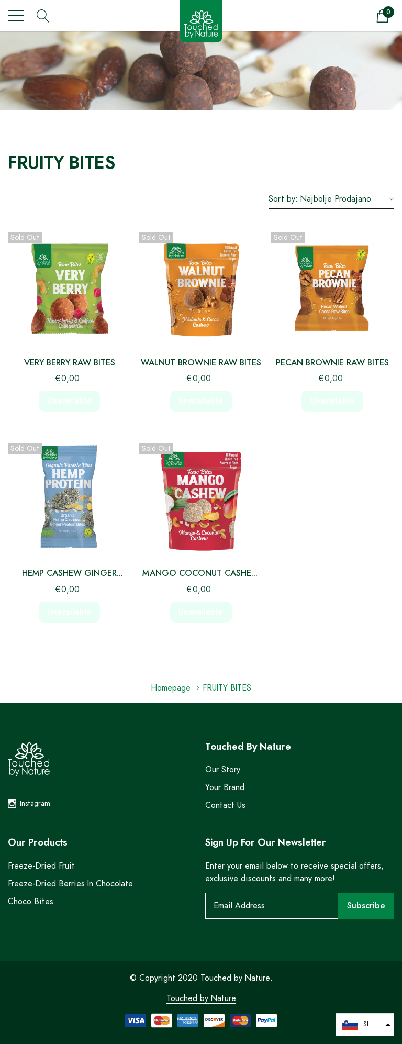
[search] (43, 14)
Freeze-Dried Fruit (41, 866)
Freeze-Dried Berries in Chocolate (70, 884)
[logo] (201, 22)
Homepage (171, 688)
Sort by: (283, 199)
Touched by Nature (201, 998)
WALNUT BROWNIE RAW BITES (201, 363)
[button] (365, 1024)
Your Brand (224, 787)
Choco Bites (30, 901)
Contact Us (225, 805)
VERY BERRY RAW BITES (69, 363)
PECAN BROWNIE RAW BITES (332, 363)
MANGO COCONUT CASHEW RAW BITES (201, 574)
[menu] (16, 16)
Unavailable (69, 401)
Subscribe (366, 906)
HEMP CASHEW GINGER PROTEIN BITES (69, 574)
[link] (69, 286)
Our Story (222, 769)
